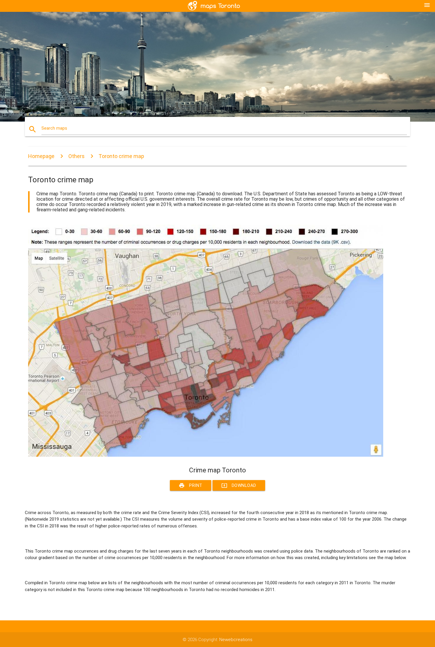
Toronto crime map (121, 156)
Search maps (54, 128)
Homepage (41, 156)
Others (76, 156)
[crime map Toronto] (205, 455)
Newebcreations (235, 639)
